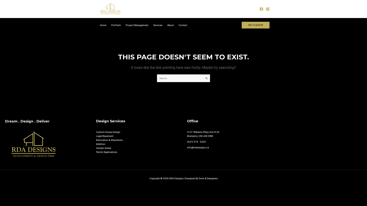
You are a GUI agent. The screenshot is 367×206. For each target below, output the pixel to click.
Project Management (137, 25)
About (170, 25)
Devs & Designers (208, 178)
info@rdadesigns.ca (198, 147)
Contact (183, 25)
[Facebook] (261, 9)
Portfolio (116, 25)
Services (157, 25)
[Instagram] (268, 9)
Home (103, 25)
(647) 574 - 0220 (196, 141)
